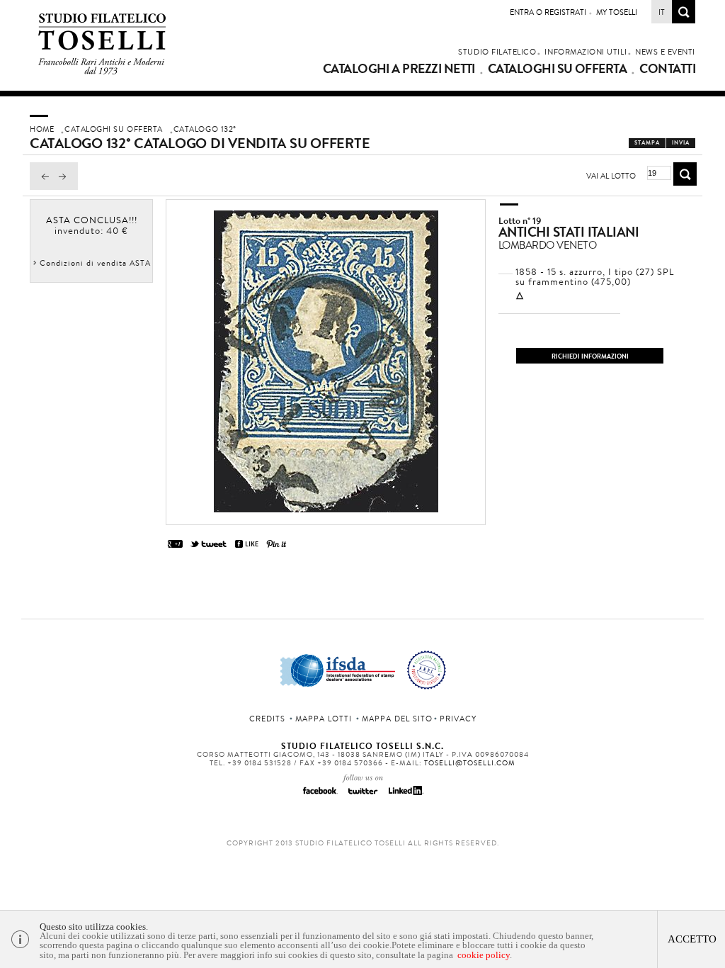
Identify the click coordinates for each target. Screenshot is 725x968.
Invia (681, 143)
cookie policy (483, 955)
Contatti (667, 68)
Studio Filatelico (497, 52)
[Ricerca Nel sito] (683, 19)
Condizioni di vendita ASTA (95, 263)
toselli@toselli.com (469, 762)
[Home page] (102, 71)
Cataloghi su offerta (557, 68)
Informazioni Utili (585, 52)
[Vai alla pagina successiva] (66, 186)
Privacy (458, 719)
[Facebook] (320, 795)
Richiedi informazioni (590, 356)
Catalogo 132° (204, 129)
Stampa (647, 143)
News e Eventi (665, 52)
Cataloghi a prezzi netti (399, 68)
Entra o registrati (548, 12)
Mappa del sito (397, 719)
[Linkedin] (405, 795)
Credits (267, 719)
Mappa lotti (323, 719)
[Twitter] (362, 795)
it (661, 12)
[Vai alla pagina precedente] (42, 186)
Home (42, 129)
